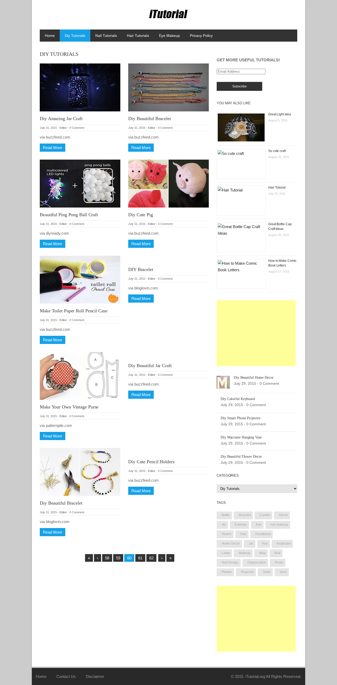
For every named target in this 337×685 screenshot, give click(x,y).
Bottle (226, 515)
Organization (256, 562)
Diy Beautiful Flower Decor (241, 457)
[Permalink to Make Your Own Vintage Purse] (80, 375)
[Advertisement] (256, 333)
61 (140, 558)
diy (224, 524)
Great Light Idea (279, 114)
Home (50, 35)
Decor (283, 515)
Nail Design (230, 562)
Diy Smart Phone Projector (241, 418)
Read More (52, 147)
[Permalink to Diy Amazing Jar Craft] (80, 87)
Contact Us (66, 676)
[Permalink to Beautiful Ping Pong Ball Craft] (80, 183)
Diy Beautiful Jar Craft (150, 365)
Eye (258, 524)
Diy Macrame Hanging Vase (241, 437)
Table (267, 572)
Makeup (244, 553)
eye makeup (279, 524)
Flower (226, 534)
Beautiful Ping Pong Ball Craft (69, 214)
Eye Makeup (169, 35)
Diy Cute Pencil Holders (151, 461)
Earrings (241, 524)
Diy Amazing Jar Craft (61, 118)
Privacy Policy (201, 35)
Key (265, 543)
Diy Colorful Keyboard (238, 399)
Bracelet (245, 515)
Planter (227, 572)
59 (118, 558)
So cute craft (277, 151)
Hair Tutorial (277, 187)
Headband (263, 534)
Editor (63, 127)
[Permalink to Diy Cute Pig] (168, 183)
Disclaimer (95, 676)
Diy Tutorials (75, 35)
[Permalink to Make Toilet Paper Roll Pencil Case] (80, 279)
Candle (265, 515)
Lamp (226, 553)
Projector (247, 572)
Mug (262, 553)
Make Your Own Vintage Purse (69, 407)
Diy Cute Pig (140, 214)
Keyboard (284, 543)
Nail (277, 553)
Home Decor (231, 543)
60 (129, 558)
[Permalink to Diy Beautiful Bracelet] (168, 87)
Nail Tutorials (106, 35)
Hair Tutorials (138, 35)
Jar (251, 543)
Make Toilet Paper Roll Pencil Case (73, 310)
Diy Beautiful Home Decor (254, 378)
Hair (243, 534)
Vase (283, 572)
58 (107, 558)
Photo (279, 562)
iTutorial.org (255, 676)
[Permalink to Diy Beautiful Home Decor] (223, 382)
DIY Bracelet (140, 269)
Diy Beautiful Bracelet (149, 118)
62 (151, 558)
